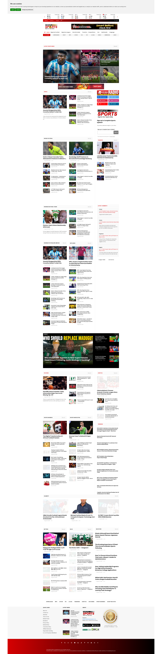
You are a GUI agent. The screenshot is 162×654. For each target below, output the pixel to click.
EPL (87, 35)
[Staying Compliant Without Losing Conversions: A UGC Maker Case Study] (46, 451)
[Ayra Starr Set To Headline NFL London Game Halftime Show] (100, 400)
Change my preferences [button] (27, 9)
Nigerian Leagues (66, 32)
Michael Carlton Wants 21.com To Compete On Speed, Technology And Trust (83, 517)
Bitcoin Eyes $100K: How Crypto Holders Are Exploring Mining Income (58, 444)
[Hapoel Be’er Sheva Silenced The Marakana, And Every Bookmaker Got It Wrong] (72, 386)
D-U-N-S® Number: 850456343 (50, 633)
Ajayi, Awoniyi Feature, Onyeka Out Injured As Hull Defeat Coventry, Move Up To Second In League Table (58, 314)
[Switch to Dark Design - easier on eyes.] (115, 20)
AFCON (76, 35)
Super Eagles (56, 35)
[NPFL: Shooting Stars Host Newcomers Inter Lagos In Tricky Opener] (72, 291)
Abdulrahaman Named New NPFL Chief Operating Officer (84, 284)
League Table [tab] (102, 259)
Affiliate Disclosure (47, 628)
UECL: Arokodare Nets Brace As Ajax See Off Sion (107, 486)
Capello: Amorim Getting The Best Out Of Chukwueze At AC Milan (108, 493)
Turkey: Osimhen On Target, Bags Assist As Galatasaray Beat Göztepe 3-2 (89, 78)
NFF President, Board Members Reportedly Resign (105, 457)
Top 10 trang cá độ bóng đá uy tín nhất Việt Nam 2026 (59, 575)
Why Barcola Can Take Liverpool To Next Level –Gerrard (58, 170)
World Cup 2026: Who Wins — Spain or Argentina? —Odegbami (84, 588)
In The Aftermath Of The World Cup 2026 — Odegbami (84, 582)
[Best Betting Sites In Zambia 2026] (46, 582)
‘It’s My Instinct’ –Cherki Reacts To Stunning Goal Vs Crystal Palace (58, 177)
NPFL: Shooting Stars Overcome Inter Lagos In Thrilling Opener (84, 278)
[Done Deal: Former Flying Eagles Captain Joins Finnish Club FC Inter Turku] (46, 307)
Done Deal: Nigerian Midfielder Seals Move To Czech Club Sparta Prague (59, 322)
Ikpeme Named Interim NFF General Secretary (106, 437)
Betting (46, 20)
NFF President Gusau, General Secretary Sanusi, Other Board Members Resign (108, 211)
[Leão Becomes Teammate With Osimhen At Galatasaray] (108, 148)
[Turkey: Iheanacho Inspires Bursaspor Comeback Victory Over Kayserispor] (109, 58)
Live (98, 32)
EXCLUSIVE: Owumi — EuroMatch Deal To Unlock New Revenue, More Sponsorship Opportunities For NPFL (85, 320)
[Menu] (44, 32)
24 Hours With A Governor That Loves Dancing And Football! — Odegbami (84, 576)
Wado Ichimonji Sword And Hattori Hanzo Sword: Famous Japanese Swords (107, 535)
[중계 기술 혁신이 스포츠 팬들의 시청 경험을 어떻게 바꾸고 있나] (46, 569)
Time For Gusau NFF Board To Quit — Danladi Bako (85, 400)
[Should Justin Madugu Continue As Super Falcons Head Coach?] (114, 358)
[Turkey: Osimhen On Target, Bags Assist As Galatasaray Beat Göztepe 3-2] (90, 74)
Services (51, 20)
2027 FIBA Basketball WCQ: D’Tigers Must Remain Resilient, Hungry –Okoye (84, 458)
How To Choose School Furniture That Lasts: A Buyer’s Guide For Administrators (106, 557)
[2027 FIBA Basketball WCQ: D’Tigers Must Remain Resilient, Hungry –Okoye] (72, 458)
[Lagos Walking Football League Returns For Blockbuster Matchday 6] (72, 444)
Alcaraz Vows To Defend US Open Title (80, 437)
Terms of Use (46, 616)
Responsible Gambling (48, 630)
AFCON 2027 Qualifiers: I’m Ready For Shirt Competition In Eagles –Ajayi (107, 463)
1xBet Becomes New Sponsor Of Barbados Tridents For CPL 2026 (58, 555)
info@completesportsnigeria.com (89, 619)
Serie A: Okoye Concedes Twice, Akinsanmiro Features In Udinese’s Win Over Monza (109, 78)
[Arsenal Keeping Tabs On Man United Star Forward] (100, 171)
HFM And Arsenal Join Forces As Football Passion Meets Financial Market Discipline (59, 483)
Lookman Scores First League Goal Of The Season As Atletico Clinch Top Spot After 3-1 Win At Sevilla (90, 60)
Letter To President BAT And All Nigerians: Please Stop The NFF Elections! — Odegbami (84, 568)
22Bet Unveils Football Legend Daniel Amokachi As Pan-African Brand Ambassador (55, 517)
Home (48, 32)
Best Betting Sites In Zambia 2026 (59, 580)
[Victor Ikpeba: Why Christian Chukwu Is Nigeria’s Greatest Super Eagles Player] (114, 338)
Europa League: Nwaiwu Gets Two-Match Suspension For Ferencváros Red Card (107, 471)
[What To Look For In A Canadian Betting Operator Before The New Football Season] (46, 588)
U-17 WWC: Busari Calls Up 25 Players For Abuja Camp (57, 190)
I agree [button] (12, 9)
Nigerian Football (55, 32)
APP (61, 20)
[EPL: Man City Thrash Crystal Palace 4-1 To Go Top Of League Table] (72, 184)
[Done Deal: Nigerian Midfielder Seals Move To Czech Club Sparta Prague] (46, 322)
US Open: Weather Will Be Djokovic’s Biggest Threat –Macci (85, 478)
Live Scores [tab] (111, 259)
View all (115, 46)
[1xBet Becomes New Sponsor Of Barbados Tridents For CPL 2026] (46, 556)
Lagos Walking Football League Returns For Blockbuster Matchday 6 (84, 444)
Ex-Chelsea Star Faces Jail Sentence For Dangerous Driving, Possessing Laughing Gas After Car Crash (112, 408)
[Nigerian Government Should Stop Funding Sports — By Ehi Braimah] (72, 378)
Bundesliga (107, 35)
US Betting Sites (111, 601)
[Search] (116, 20)
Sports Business (101, 601)
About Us (45, 610)
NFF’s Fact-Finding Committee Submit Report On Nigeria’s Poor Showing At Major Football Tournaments (107, 479)
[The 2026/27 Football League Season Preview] (114, 349)
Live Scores (46, 35)
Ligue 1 (115, 35)
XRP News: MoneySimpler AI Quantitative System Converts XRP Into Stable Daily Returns (58, 475)
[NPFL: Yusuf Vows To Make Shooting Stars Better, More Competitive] (72, 313)
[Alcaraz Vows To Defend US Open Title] (81, 427)
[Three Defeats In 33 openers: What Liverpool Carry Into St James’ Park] (72, 394)
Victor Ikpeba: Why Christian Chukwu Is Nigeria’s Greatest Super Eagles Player (101, 338)
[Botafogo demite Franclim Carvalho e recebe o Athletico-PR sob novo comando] (46, 562)
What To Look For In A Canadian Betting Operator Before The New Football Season (59, 588)
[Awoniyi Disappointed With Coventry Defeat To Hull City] (62, 66)
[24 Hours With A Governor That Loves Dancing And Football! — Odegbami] (72, 576)
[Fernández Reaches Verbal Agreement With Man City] (100, 178)
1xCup (64, 35)
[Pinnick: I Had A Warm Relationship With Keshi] (72, 165)
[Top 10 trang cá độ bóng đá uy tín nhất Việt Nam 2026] (46, 576)
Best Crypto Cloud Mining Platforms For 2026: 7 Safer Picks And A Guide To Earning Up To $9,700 (58, 459)
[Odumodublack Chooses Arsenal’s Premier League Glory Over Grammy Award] (108, 382)
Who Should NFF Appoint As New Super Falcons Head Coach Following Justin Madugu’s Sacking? (67, 359)
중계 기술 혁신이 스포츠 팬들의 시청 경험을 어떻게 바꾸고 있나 (58, 568)
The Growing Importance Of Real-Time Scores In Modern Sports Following (106, 546)
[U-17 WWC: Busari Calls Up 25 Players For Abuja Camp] (46, 190)
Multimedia (104, 32)
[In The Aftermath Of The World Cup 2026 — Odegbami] (72, 583)
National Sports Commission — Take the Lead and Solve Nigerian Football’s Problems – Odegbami (85, 561)
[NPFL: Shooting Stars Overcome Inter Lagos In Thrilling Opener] (72, 279)
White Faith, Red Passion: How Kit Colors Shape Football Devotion (106, 578)
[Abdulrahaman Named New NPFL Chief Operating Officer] (72, 285)
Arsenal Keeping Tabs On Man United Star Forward (112, 170)
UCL (82, 35)
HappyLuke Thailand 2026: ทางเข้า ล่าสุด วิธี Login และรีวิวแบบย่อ (54, 548)
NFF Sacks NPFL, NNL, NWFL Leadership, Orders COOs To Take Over (85, 298)
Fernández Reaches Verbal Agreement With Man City (111, 177)
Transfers (84, 32)
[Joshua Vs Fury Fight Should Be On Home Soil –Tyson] (72, 472)
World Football (76, 32)
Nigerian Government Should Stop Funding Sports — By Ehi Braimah (84, 378)
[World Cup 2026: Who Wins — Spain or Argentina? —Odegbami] (72, 589)
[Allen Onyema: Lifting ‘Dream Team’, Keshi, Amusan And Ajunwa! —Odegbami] (72, 554)
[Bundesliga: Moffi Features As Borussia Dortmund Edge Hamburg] (81, 148)
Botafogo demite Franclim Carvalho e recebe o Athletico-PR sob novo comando (59, 562)
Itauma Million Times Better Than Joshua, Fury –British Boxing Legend (85, 465)
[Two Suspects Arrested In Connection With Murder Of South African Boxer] (100, 416)
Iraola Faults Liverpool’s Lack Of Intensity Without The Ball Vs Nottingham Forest (58, 164)
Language (111, 32)
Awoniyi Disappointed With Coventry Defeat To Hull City (56, 78)
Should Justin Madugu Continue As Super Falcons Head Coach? (100, 357)
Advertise (45, 614)
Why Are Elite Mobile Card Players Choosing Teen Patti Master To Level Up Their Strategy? (106, 588)
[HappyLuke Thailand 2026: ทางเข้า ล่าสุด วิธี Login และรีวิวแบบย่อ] (55, 539)
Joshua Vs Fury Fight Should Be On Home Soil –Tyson (84, 471)
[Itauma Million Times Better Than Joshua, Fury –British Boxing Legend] (72, 465)
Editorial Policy (46, 624)
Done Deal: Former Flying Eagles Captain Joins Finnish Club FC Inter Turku (58, 307)
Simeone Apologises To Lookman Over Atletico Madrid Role (107, 443)
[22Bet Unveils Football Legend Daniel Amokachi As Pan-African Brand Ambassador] (55, 506)
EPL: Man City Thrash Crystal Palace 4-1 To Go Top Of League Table (84, 183)
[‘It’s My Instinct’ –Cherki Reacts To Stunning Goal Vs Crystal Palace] (46, 178)
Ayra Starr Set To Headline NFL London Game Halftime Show (111, 400)
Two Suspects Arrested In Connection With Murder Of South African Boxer (111, 416)
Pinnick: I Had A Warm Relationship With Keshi (82, 164)
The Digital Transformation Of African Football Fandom (53, 437)
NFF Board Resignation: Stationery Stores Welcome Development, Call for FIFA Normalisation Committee (83, 190)
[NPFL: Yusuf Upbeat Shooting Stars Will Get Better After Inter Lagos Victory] (72, 271)
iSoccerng (91, 601)
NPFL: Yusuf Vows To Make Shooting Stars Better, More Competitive (83, 313)
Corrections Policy (47, 626)
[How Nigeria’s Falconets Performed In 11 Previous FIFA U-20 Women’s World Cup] (72, 171)
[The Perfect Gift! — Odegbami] (81, 539)
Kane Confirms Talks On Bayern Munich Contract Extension (58, 183)
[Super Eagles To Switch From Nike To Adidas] (72, 178)
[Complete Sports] (51, 26)
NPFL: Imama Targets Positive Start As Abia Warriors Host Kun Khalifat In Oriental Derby (80, 263)
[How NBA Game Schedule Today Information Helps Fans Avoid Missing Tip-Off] (55, 383)
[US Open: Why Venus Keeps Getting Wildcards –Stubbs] (72, 451)
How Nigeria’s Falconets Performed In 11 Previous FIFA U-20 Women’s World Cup (85, 170)
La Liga (92, 35)
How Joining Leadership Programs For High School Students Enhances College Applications (107, 568)
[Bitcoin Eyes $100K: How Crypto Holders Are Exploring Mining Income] (46, 444)
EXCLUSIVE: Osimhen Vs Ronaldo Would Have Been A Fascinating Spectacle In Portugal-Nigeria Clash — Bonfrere (107, 430)
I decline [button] (18, 9)
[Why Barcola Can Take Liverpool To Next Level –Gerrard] (46, 171)
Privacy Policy (46, 622)
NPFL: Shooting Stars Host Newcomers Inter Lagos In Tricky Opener (84, 291)
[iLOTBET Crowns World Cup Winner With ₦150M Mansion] (111, 506)
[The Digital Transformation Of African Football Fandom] (55, 427)
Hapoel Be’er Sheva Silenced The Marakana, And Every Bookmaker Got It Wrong (84, 386)
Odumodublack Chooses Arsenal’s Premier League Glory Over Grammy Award (107, 392)
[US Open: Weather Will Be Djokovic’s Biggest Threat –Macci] (72, 478)
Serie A (99, 35)
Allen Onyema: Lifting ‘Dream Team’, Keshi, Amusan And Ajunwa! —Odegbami (84, 554)
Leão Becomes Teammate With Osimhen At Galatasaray (107, 157)
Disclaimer (45, 620)
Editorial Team (46, 618)
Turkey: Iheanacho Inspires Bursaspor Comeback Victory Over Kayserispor (109, 61)
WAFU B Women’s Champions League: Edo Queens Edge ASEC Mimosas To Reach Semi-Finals (84, 306)
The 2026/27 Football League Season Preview (101, 347)
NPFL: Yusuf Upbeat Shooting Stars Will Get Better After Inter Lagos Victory (84, 271)
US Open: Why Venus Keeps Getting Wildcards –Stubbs (83, 450)
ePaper (57, 20)
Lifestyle (84, 601)
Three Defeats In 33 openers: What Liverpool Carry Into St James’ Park (83, 393)
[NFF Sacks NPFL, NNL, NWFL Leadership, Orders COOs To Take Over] (72, 299)
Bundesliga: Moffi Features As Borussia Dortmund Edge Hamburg (80, 158)
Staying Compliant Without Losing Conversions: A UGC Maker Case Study (59, 451)
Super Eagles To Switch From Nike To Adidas (85, 177)
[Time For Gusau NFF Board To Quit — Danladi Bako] (72, 401)
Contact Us (45, 612)
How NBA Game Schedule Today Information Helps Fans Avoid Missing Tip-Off (53, 393)
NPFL (70, 35)
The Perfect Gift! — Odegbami (78, 548)
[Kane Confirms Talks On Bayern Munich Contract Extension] (46, 184)
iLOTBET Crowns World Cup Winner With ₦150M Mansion (109, 516)
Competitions (91, 32)
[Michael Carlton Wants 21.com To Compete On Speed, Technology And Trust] (83, 506)
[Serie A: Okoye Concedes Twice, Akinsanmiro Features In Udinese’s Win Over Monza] (109, 74)
